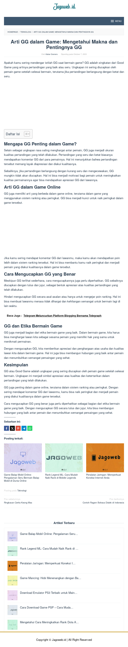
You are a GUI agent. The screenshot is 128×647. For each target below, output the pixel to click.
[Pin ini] (18, 428)
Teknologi (21, 490)
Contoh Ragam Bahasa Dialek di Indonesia (103, 500)
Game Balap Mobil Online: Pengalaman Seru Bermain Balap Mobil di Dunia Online (21, 477)
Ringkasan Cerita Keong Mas (18, 500)
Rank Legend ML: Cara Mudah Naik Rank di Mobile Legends (61, 476)
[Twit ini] (12, 428)
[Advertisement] (64, 104)
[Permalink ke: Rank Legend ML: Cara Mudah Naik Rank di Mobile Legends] (64, 457)
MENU (118, 21)
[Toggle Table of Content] (25, 134)
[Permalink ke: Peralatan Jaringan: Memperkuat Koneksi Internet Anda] (105, 457)
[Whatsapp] (29, 428)
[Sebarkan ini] (6, 428)
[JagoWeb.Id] (64, 6)
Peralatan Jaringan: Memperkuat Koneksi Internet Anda (103, 476)
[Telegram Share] (24, 428)
